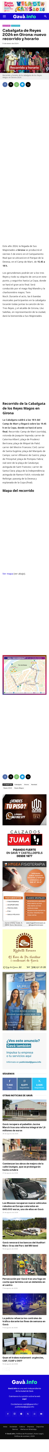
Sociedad (16, 26)
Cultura (6, 26)
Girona (26, 784)
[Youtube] (41, 1413)
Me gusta (10, 1078)
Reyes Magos (19, 788)
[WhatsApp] (16, 84)
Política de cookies (21, 1436)
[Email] (28, 84)
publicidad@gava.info (24, 1407)
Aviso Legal (38, 1434)
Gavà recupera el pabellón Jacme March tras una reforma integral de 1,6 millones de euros (24, 1127)
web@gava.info (30, 1404)
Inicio (5, 1427)
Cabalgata (18, 784)
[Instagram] (14, 1413)
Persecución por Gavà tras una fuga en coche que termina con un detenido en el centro (24, 1282)
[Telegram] (22, 84)
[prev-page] (4, 1369)
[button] (4, 16)
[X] (10, 84)
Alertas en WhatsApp (28, 1429)
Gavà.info (11, 1434)
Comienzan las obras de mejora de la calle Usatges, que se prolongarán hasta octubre (23, 1166)
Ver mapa (8, 573)
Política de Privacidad (24, 1434)
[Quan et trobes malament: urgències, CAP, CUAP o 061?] (24, 1343)
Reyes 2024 (8, 788)
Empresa (30, 1427)
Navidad (34, 784)
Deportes (40, 1427)
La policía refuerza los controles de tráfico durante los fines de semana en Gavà (24, 1321)
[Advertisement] (24, 205)
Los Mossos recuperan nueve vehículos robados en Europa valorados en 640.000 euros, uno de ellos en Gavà (24, 1206)
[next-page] (8, 1369)
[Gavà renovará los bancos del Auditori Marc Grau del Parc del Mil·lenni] (24, 1228)
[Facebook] (5, 84)
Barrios (15, 1429)
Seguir (24, 1078)
